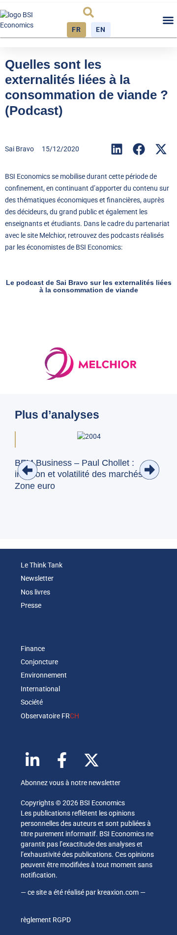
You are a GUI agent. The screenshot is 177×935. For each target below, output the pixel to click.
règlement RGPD (46, 920)
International (40, 689)
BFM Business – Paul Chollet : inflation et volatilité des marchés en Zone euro (85, 474)
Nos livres (35, 592)
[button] (88, 12)
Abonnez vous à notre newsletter (70, 783)
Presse (31, 605)
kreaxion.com (118, 892)
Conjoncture (39, 662)
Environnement (44, 675)
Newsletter (37, 578)
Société (32, 702)
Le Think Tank (41, 565)
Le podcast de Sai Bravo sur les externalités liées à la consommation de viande (89, 286)
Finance (33, 648)
